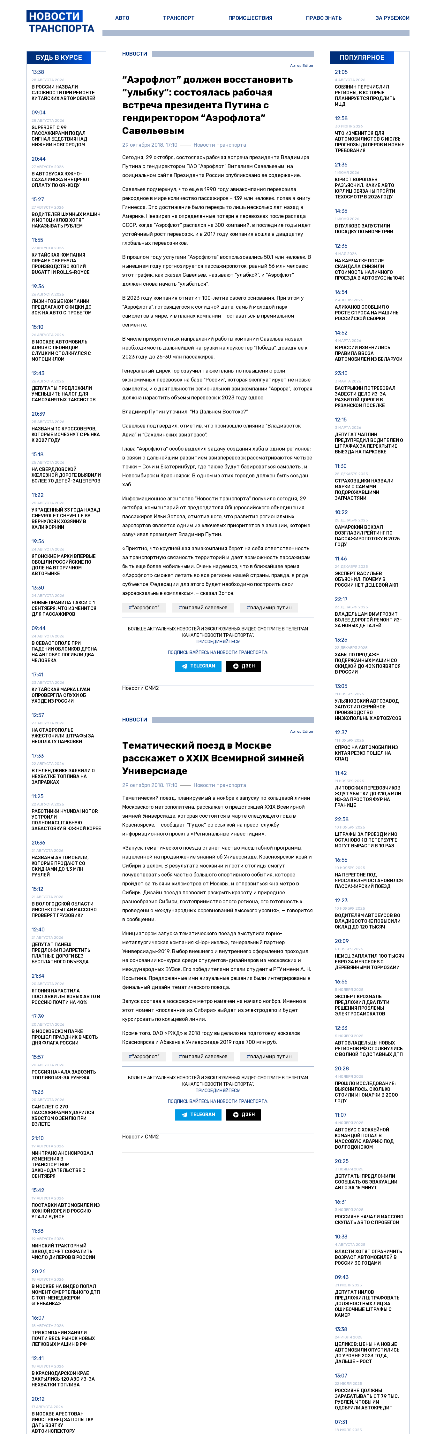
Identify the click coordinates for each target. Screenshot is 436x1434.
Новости (134, 54)
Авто (122, 18)
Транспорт (179, 18)
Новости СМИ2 (140, 688)
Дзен (248, 666)
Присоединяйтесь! (218, 641)
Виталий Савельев (205, 608)
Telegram (202, 666)
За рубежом (393, 18)
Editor (308, 66)
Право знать (324, 18)
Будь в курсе (59, 57)
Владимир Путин (271, 608)
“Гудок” (196, 825)
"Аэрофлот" (146, 608)
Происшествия (250, 18)
